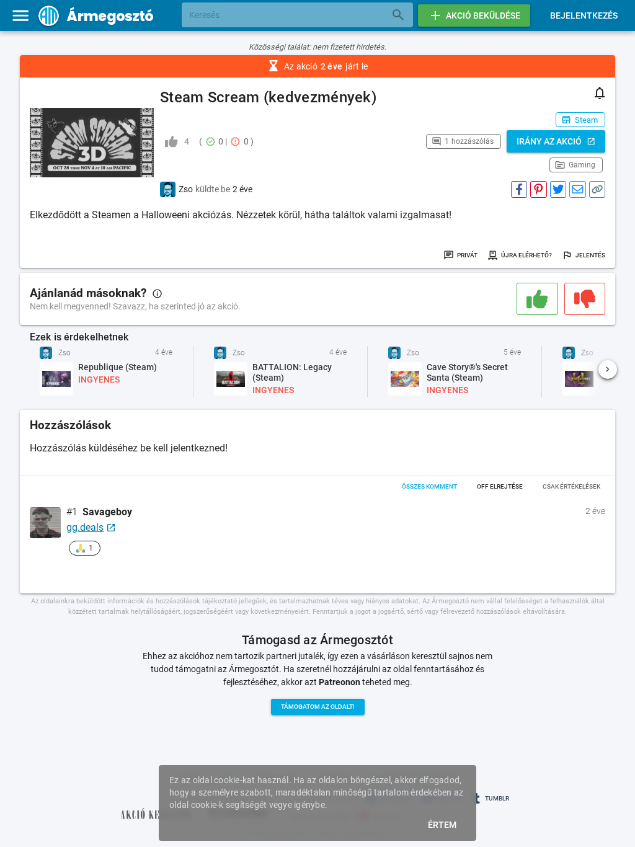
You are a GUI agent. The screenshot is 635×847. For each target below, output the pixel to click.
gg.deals (85, 527)
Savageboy (107, 512)
